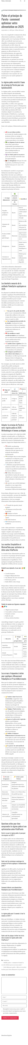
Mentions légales (6, 1035)
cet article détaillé (18, 360)
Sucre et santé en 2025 (11, 319)
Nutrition (6, 960)
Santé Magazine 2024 (22, 408)
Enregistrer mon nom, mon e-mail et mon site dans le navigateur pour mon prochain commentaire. (14, 1011)
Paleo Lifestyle (6, 1)
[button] (21, 1)
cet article (22, 540)
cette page (20, 384)
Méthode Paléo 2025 (12, 665)
